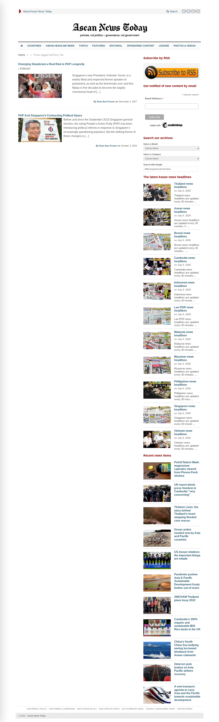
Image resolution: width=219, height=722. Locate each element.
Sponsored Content (140, 45)
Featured (98, 45)
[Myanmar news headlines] (157, 364)
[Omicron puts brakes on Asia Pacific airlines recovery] (157, 671)
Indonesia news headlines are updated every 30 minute (186, 297)
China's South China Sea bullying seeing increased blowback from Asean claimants (186, 648)
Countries (34, 45)
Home (21, 54)
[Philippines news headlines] (157, 389)
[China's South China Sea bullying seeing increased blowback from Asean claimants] (157, 649)
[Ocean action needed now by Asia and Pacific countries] (157, 537)
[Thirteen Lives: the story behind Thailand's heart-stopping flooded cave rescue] (157, 514)
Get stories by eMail (133, 709)
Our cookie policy (87, 709)
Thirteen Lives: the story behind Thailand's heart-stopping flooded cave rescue (186, 514)
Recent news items (157, 455)
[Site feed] (198, 11)
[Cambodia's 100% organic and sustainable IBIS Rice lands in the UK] (157, 627)
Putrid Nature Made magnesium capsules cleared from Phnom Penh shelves (186, 469)
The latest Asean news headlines (167, 177)
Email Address (154, 98)
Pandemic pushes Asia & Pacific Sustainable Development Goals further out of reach (187, 581)
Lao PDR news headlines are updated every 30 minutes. (186, 322)
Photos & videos (184, 45)
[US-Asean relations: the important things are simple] (157, 559)
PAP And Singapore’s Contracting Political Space (50, 115)
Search (173, 11)
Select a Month (150, 144)
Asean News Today (36, 716)
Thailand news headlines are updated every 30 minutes (186, 198)
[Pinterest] (188, 11)
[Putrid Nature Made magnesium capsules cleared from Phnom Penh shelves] (157, 470)
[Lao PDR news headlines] (157, 315)
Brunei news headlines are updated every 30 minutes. (186, 247)
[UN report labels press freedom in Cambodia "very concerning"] (157, 492)
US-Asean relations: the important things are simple (187, 555)
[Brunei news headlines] (157, 240)
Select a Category (152, 154)
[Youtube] (193, 11)
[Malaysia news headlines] (157, 339)
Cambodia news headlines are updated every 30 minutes (186, 272)
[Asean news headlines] (157, 216)
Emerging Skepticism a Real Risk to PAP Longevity (51, 64)
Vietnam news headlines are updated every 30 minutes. (186, 445)
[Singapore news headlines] (157, 413)
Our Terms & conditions (62, 709)
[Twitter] (184, 11)
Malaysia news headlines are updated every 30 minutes (186, 346)
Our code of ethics (109, 709)
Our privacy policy (37, 709)
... (195, 201)
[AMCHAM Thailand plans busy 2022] (157, 604)
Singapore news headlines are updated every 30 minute (186, 420)
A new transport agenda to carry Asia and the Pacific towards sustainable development (187, 693)
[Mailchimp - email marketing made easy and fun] (166, 124)
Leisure (164, 45)
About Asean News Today (37, 11)
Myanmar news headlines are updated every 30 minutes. (186, 371)
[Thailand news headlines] (157, 191)
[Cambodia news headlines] (157, 265)
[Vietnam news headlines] (157, 438)
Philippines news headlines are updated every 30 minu (186, 396)
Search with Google (152, 165)
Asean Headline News (60, 45)
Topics (83, 45)
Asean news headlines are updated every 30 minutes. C (186, 223)
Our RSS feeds (184, 709)
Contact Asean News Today (160, 709)
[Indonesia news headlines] (157, 290)
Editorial (116, 45)
